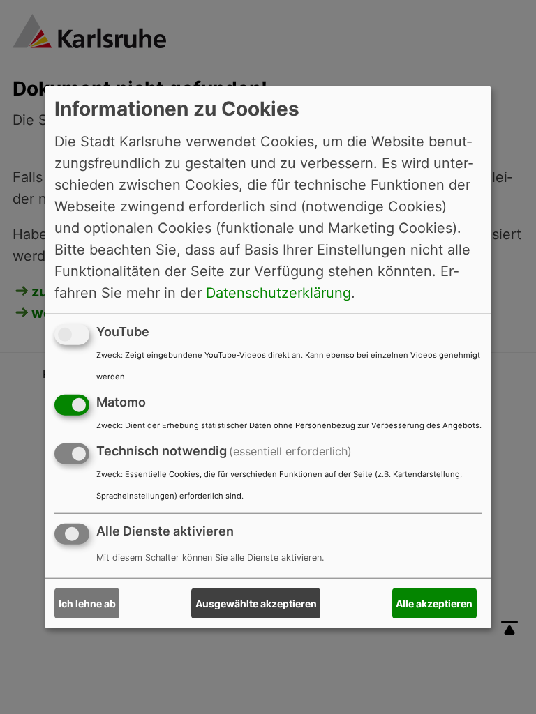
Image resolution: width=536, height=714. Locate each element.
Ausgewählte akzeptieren (256, 603)
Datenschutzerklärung (278, 292)
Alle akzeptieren (434, 603)
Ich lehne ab (87, 603)
